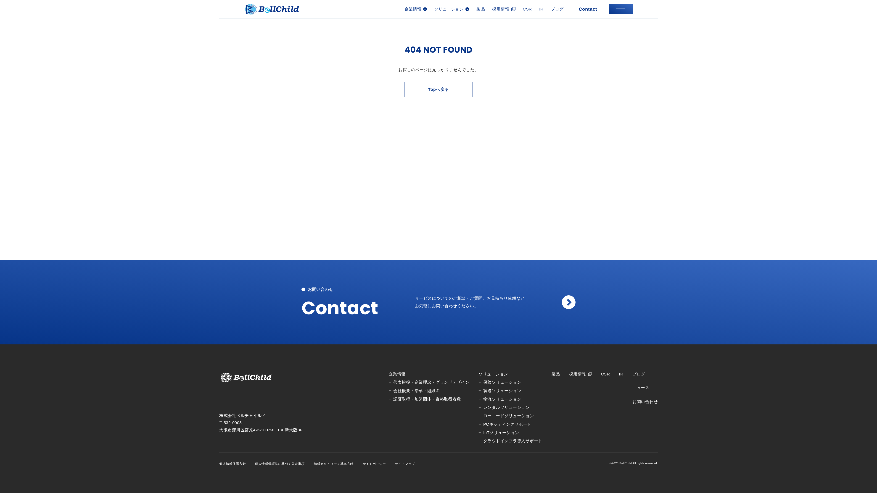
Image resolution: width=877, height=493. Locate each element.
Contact (588, 9)
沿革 (419, 390)
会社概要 (401, 390)
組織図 (433, 390)
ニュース (640, 387)
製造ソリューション (502, 390)
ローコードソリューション (508, 416)
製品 (480, 9)
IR (541, 9)
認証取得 (401, 399)
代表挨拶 (401, 382)
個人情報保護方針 (232, 464)
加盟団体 (423, 399)
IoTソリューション (501, 432)
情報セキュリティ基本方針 (334, 464)
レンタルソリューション (506, 407)
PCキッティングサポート (507, 424)
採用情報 (500, 9)
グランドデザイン (452, 382)
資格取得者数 (448, 399)
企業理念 (423, 382)
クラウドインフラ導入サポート (512, 441)
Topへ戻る (438, 89)
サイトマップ (405, 464)
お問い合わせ (645, 401)
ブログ (557, 9)
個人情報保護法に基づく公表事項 (280, 464)
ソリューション (493, 374)
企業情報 (397, 374)
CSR (527, 9)
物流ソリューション (502, 399)
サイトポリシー (374, 464)
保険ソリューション (502, 382)
